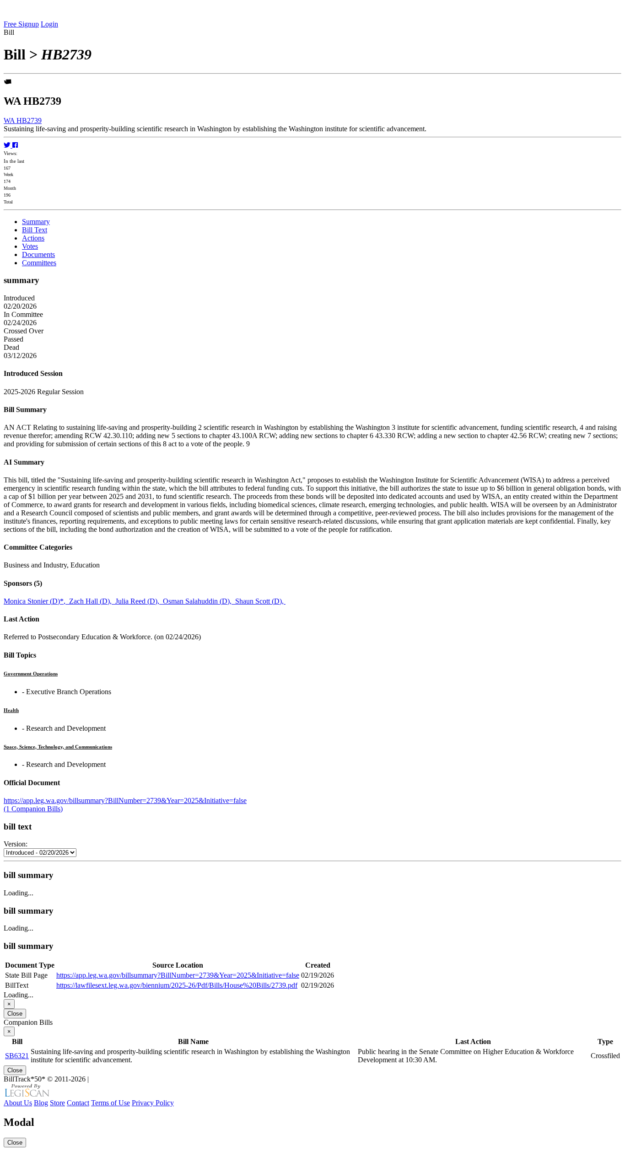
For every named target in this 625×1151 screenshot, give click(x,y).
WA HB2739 (23, 120)
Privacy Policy (153, 1103)
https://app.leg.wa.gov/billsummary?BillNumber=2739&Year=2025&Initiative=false (125, 800)
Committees (39, 263)
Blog (41, 1103)
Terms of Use (110, 1103)
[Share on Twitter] (8, 145)
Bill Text (34, 230)
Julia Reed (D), (139, 601)
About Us (18, 1103)
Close (14, 1013)
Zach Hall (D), (92, 601)
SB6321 (17, 1056)
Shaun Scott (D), (260, 601)
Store (57, 1103)
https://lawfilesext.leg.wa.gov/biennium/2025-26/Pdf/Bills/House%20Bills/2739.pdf (176, 985)
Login (49, 24)
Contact (78, 1103)
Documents (38, 254)
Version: (15, 844)
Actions (33, 238)
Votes (30, 246)
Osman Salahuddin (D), (199, 601)
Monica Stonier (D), (36, 601)
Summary (36, 221)
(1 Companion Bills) (33, 809)
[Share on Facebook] (15, 145)
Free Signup (21, 24)
